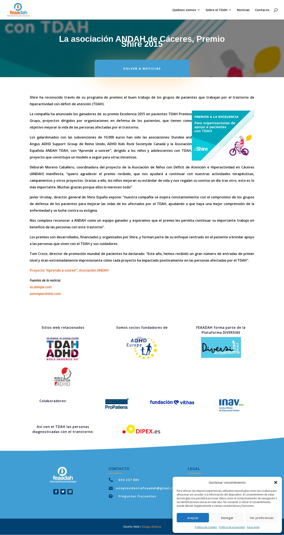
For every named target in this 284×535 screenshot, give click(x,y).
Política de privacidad (232, 527)
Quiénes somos (184, 10)
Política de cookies (206, 527)
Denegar (227, 518)
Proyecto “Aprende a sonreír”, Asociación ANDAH (69, 270)
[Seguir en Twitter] (63, 491)
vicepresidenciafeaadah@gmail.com (147, 488)
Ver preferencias (262, 518)
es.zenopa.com (41, 287)
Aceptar (193, 518)
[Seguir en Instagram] (70, 491)
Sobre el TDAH (216, 10)
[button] (276, 482)
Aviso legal (253, 527)
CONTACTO (119, 469)
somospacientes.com (45, 293)
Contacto (262, 10)
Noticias (243, 10)
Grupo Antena (151, 527)
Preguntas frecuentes (137, 496)
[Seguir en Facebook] (56, 491)
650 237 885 (129, 480)
